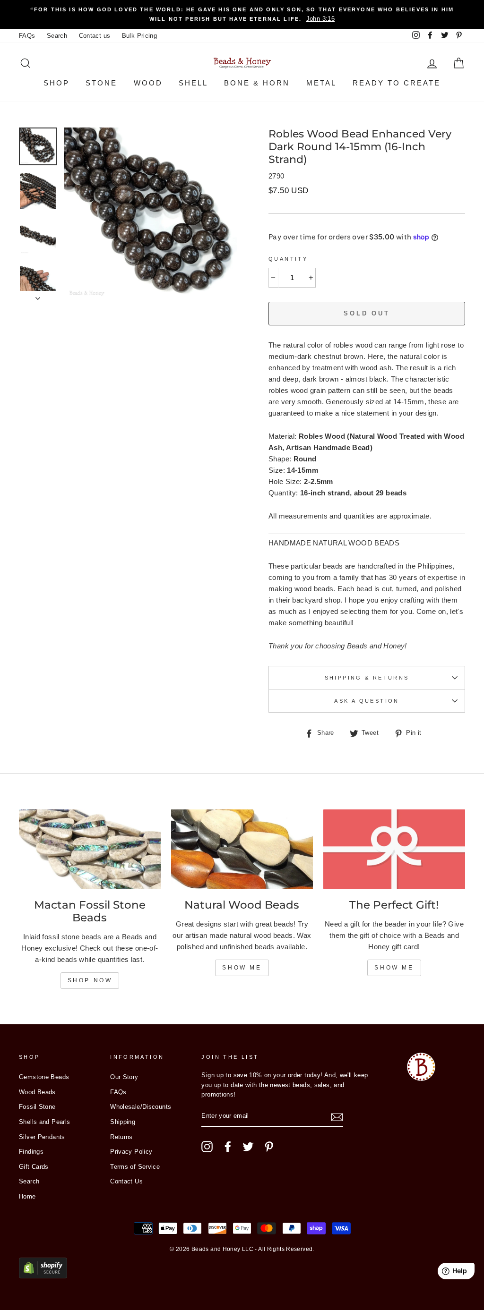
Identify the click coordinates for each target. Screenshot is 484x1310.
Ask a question (366, 701)
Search (57, 35)
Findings (31, 1151)
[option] (242, 14)
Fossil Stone (37, 1106)
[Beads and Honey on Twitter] (248, 1146)
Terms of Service (135, 1166)
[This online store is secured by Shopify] (43, 1276)
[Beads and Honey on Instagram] (207, 1146)
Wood (148, 83)
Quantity (288, 259)
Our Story (124, 1076)
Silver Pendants (42, 1136)
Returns (121, 1136)
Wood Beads (37, 1092)
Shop (56, 83)
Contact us (95, 35)
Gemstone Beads (44, 1076)
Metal (321, 83)
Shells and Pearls (44, 1121)
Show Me (241, 967)
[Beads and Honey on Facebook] (227, 1146)
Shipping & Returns (367, 678)
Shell (193, 83)
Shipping (122, 1121)
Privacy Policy (131, 1151)
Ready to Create (397, 83)
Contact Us (126, 1181)
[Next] (38, 295)
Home (27, 1196)
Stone (101, 83)
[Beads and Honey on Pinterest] (269, 1146)
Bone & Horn (257, 83)
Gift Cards (34, 1166)
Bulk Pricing (139, 35)
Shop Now (90, 980)
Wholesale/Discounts (140, 1106)
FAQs (27, 35)
